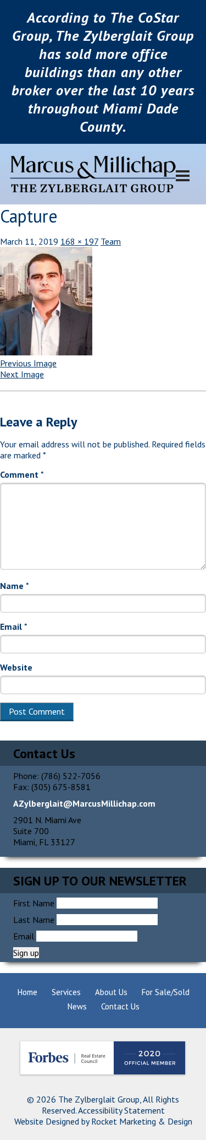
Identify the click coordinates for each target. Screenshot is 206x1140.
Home (27, 992)
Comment (22, 474)
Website (16, 667)
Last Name (33, 919)
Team (111, 241)
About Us (111, 992)
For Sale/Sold (166, 992)
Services (66, 992)
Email (13, 626)
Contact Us (120, 1006)
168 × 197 (79, 241)
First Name (33, 903)
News (77, 1006)
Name (14, 585)
